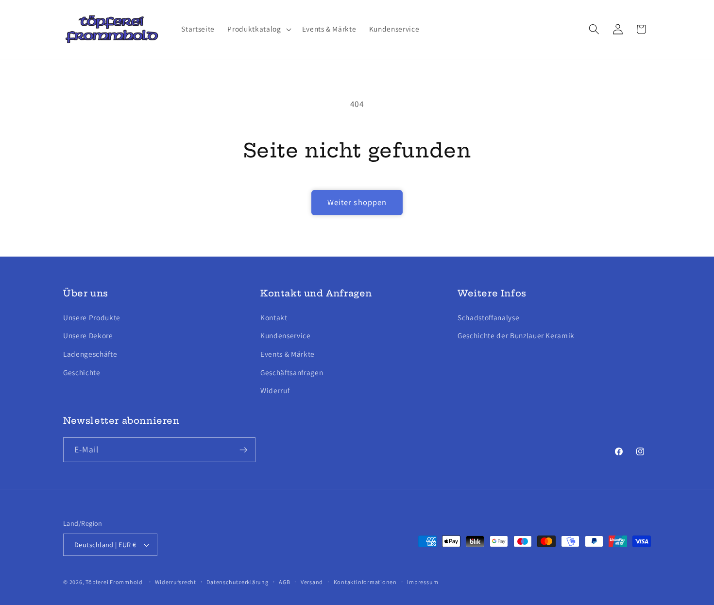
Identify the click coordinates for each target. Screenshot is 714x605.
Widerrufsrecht (175, 582)
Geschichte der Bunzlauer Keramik (516, 335)
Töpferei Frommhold (114, 582)
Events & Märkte (287, 353)
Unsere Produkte (91, 317)
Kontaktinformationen (365, 582)
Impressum (422, 582)
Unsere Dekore (88, 335)
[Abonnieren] (243, 450)
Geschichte (82, 372)
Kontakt (274, 317)
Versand (312, 582)
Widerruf (274, 390)
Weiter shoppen (357, 202)
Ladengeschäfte (90, 353)
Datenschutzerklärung (237, 582)
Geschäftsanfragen (291, 372)
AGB (284, 582)
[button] (258, 29)
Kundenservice (285, 335)
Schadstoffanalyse (488, 317)
